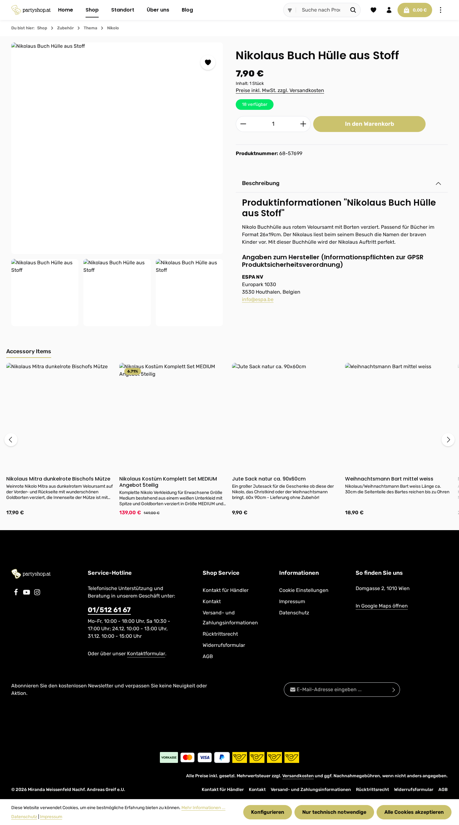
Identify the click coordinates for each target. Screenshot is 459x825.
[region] (117, 184)
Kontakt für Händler (226, 590)
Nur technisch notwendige (334, 812)
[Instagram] (37, 594)
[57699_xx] (44, 292)
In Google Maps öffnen (382, 606)
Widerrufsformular (224, 645)
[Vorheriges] (10, 439)
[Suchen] (353, 10)
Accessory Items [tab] (28, 351)
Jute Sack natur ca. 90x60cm (269, 479)
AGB (208, 656)
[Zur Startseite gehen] (31, 10)
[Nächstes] (448, 439)
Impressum (292, 601)
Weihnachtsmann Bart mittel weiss (389, 479)
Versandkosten (298, 776)
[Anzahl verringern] (243, 124)
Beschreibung (260, 183)
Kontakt (212, 601)
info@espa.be (258, 299)
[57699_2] (189, 292)
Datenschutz (294, 613)
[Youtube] (27, 594)
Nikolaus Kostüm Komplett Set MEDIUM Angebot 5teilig (168, 482)
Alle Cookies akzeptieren (414, 812)
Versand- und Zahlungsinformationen (230, 618)
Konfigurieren (267, 812)
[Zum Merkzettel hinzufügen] (207, 62)
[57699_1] (117, 292)
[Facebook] (16, 594)
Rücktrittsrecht (220, 634)
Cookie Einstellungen (303, 590)
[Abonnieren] (394, 689)
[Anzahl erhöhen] (303, 124)
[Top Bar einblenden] (440, 10)
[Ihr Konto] (389, 10)
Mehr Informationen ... (203, 807)
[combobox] (321, 10)
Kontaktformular (146, 654)
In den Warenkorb (369, 123)
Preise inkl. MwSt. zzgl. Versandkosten (280, 90)
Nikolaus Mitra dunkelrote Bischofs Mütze (58, 479)
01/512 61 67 (109, 610)
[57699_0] (117, 148)
